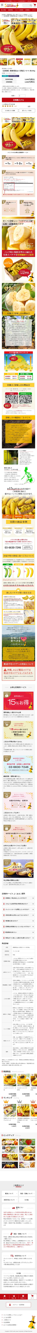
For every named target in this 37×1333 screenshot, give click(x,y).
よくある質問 (7, 1317)
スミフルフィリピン (11, 73)
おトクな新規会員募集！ (10, 1325)
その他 (26, 1200)
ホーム (4, 1298)
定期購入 (27, 10)
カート (32, 1298)
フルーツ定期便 (19, 10)
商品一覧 (14, 1298)
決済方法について (9, 1200)
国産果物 (10, 10)
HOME (4, 14)
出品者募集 (7, 1322)
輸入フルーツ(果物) (21, 14)
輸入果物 (3, 10)
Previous (2, 37)
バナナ (30, 14)
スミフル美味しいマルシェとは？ (13, 1315)
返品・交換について (26, 1193)
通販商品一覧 (11, 14)
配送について (9, 1193)
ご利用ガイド (23, 1298)
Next (35, 37)
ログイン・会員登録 (18, 1304)
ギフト (34, 10)
